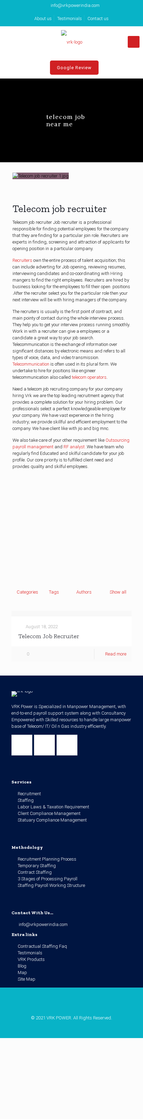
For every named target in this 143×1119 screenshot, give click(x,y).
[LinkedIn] (71, 1028)
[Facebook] (62, 1028)
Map (22, 972)
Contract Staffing (35, 872)
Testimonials (69, 18)
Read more (115, 654)
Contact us (98, 18)
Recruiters (22, 260)
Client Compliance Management (49, 813)
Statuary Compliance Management (52, 820)
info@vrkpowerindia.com (75, 5)
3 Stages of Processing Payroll (47, 878)
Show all (118, 592)
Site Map (26, 979)
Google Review (74, 67)
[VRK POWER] (71, 42)
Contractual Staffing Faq (42, 946)
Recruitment (29, 793)
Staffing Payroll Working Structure (51, 885)
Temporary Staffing (37, 865)
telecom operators (89, 377)
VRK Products (31, 959)
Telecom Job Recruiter (48, 636)
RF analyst (74, 446)
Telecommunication (30, 364)
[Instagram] (81, 1028)
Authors (84, 592)
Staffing (26, 800)
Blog (22, 966)
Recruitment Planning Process (47, 859)
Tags (54, 592)
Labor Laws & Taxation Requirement (53, 806)
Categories (27, 592)
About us (43, 18)
